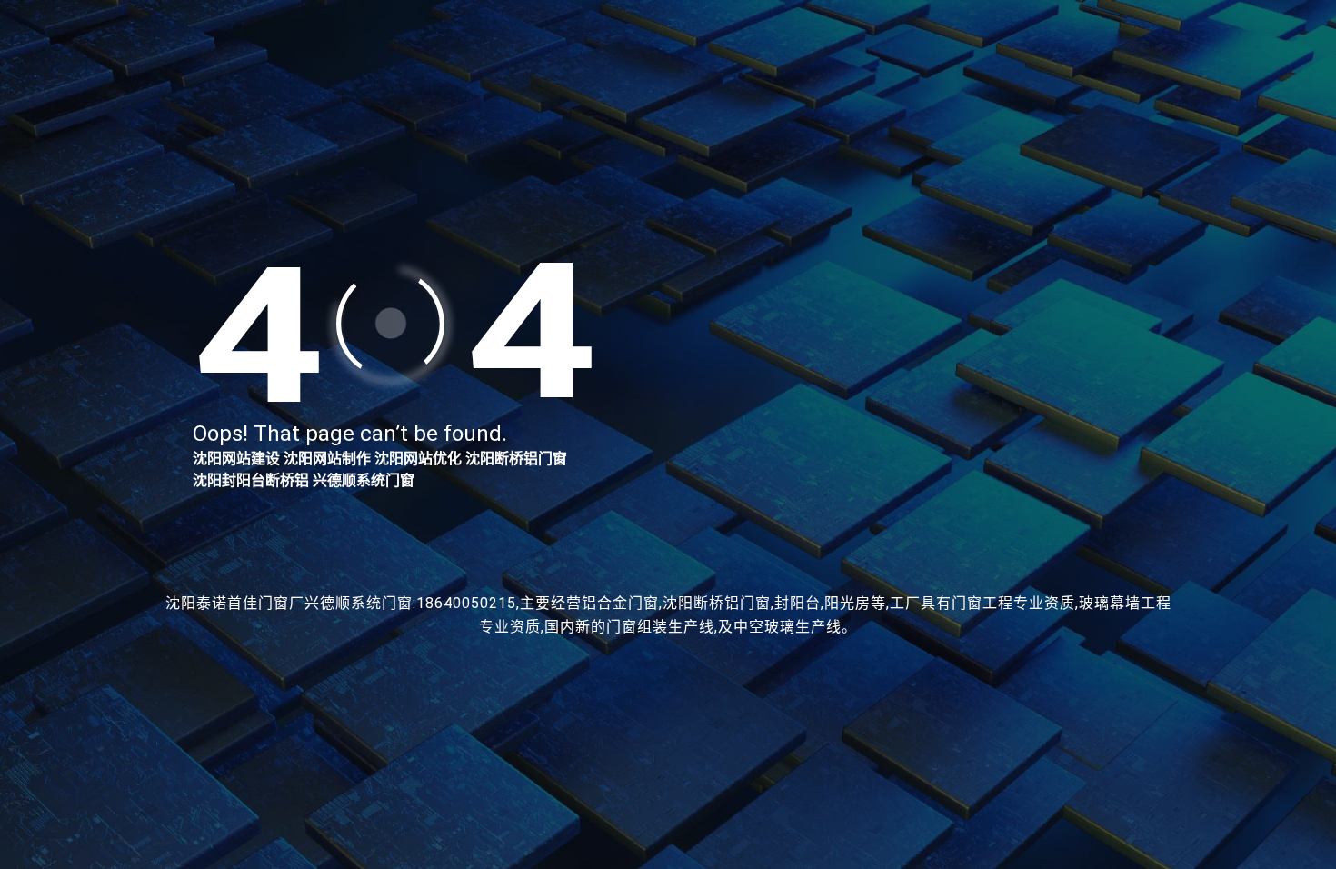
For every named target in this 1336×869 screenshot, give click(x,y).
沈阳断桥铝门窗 (516, 458)
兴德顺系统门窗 (363, 480)
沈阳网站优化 (418, 458)
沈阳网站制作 (327, 458)
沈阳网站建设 (236, 458)
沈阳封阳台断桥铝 (251, 480)
